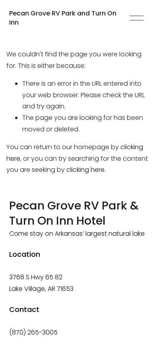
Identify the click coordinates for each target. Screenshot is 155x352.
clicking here (85, 169)
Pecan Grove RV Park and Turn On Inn (62, 18)
